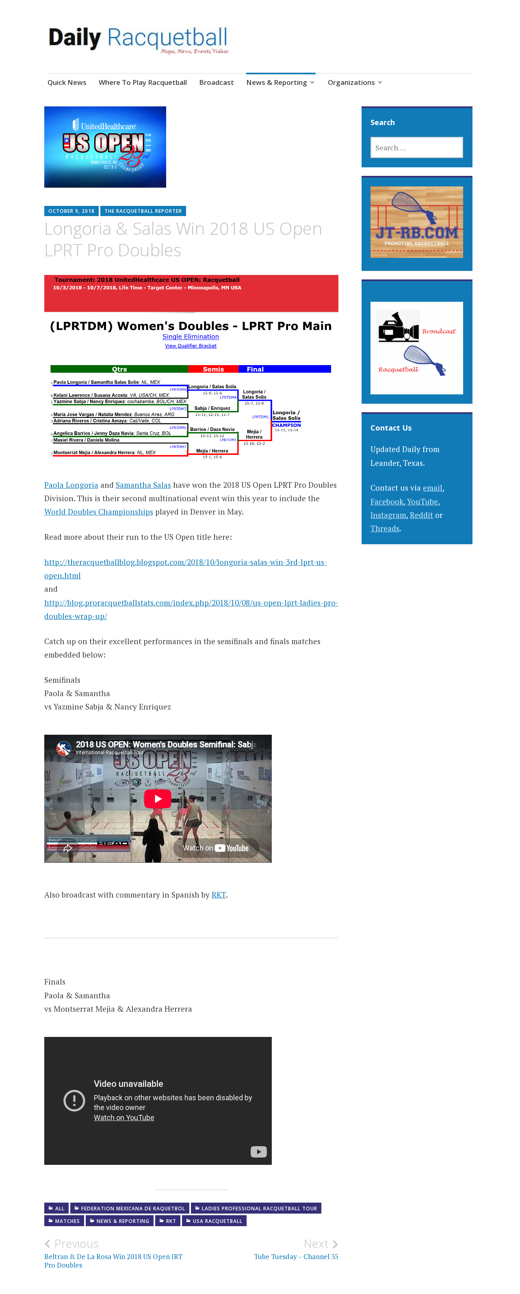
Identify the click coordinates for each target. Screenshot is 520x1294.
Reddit (421, 515)
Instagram (388, 515)
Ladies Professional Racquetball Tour (259, 1208)
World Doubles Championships (98, 511)
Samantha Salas (143, 485)
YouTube (422, 501)
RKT (219, 894)
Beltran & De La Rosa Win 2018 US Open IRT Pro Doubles (113, 1253)
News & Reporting (276, 82)
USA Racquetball (218, 1221)
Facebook (386, 501)
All (60, 1208)
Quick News (67, 82)
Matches (67, 1221)
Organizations (351, 82)
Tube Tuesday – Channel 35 (296, 1249)
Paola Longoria (71, 485)
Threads (384, 528)
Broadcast (216, 82)
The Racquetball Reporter (143, 211)
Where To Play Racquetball (143, 82)
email (432, 488)
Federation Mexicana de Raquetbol (133, 1208)
